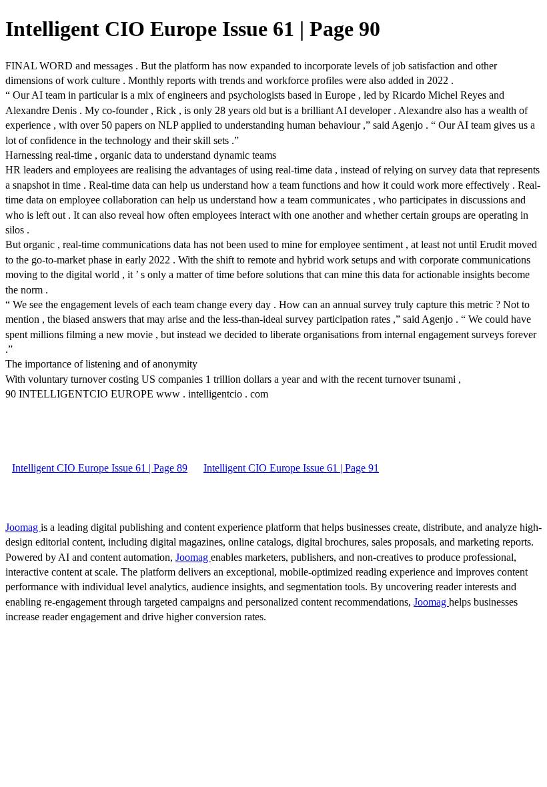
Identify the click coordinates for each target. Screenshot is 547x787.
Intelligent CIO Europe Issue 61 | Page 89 (99, 468)
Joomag (23, 527)
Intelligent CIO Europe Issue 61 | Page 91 (291, 468)
